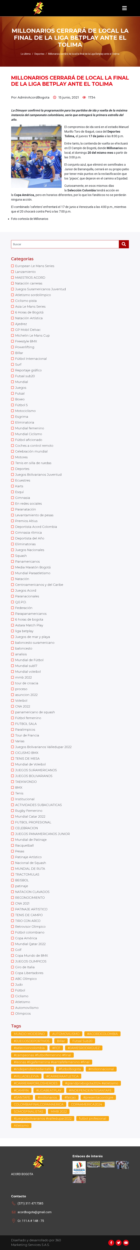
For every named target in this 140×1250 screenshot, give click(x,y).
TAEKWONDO (26, 782)
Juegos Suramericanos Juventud (40, 289)
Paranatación (25, 509)
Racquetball (24, 845)
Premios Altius (26, 521)
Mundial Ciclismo (28, 434)
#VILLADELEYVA (26, 1076)
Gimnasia (22, 498)
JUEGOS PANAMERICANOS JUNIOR (42, 834)
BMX (18, 787)
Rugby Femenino (28, 811)
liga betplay (24, 631)
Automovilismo (27, 1008)
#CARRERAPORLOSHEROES (36, 1083)
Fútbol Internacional (31, 359)
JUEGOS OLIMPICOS (30, 961)
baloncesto (23, 648)
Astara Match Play (29, 625)
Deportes (22, 469)
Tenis (19, 793)
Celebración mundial (31, 451)
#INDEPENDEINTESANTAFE (90, 1090)
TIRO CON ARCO (27, 921)
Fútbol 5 (21, 405)
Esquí (19, 492)
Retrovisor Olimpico (30, 927)
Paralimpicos (25, 730)
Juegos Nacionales (29, 550)
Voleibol (21, 701)
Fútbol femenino (28, 718)
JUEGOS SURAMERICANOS (36, 770)
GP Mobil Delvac (28, 330)
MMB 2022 (59, 1111)
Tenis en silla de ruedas (33, 463)
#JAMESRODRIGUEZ (84, 1048)
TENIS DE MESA (27, 758)
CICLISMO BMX (26, 753)
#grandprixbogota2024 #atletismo (91, 1083)
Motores (21, 457)
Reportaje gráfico (28, 370)
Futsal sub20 (25, 376)
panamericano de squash (35, 712)
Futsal (20, 393)
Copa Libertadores (29, 973)
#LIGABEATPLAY (48, 1090)
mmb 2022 (23, 677)
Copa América (26, 938)
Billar (19, 353)
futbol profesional (92, 1118)
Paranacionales (27, 596)
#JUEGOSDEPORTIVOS (32, 1041)
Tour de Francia (27, 735)
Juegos (20, 388)
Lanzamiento (25, 272)
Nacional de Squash (30, 863)
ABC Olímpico (26, 979)
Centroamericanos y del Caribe (39, 585)
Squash (21, 556)
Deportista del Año (29, 538)
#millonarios (47, 1097)
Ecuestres (22, 480)
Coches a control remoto (34, 446)
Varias (19, 741)
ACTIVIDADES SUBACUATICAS (38, 805)
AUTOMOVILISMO (66, 1034)
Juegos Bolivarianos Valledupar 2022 (43, 747)
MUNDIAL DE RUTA (30, 869)
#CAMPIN (21, 1090)
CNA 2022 (22, 706)
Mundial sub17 (26, 666)
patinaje (21, 886)
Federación (23, 608)
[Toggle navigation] (124, 8)
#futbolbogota (70, 1069)
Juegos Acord (25, 590)
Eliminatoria (24, 422)
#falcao (70, 1097)
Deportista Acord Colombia (36, 527)
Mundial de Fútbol (29, 660)
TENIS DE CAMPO (29, 915)
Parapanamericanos (31, 614)
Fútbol (20, 990)
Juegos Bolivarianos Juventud (38, 475)
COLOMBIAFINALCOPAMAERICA (39, 1104)
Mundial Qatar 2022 (30, 944)
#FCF (56, 1048)
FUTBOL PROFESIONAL (33, 822)
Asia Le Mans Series (30, 306)
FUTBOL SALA (26, 724)
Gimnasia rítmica (28, 532)
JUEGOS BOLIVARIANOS (33, 776)
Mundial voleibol (28, 672)
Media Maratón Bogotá (33, 567)
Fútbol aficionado (28, 440)
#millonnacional (101, 1069)
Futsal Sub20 (82, 1041)
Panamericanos (27, 561)
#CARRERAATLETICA (62, 1076)
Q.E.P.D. (20, 602)
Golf (18, 950)
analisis (21, 654)
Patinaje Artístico (28, 857)
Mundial (21, 382)
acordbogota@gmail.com (35, 1212)
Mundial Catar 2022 (30, 816)
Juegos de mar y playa (32, 637)
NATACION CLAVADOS (32, 892)
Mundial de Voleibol (30, 764)
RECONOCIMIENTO (30, 898)
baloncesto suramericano (34, 643)
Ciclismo (21, 996)
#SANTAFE (22, 1097)
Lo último (26, 53)
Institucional (24, 799)
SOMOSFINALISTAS (28, 1111)
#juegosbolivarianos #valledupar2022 (43, 1118)
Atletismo (22, 1002)
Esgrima (21, 417)
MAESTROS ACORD (30, 278)
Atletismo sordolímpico (33, 295)
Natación (22, 579)
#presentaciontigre (98, 1097)
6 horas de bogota (29, 619)
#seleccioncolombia (29, 1048)
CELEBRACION (26, 828)
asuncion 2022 (26, 695)
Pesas (19, 851)
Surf (18, 364)
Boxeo (20, 399)
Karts (19, 486)
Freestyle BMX (26, 341)
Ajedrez (21, 324)
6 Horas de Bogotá (29, 312)
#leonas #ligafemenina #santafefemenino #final (51, 1062)
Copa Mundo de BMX (31, 956)
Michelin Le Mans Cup (32, 335)
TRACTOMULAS (27, 874)
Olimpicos (23, 1013)
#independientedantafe (32, 1069)
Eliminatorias (25, 544)
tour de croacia (26, 683)
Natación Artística (29, 318)
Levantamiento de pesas (34, 515)
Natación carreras (28, 283)
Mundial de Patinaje (31, 840)
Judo (19, 985)
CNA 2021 (22, 903)
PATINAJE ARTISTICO (31, 909)
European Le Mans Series (34, 266)
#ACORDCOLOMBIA (102, 1034)
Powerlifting (24, 347)
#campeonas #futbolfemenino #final (42, 1055)
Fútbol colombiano (29, 932)
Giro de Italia (25, 967)
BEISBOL (22, 880)
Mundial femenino (29, 428)
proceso (21, 689)
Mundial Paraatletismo (32, 573)
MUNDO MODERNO (29, 1034)
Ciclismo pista (26, 301)
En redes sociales (28, 504)
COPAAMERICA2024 (86, 1104)
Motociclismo (25, 411)
